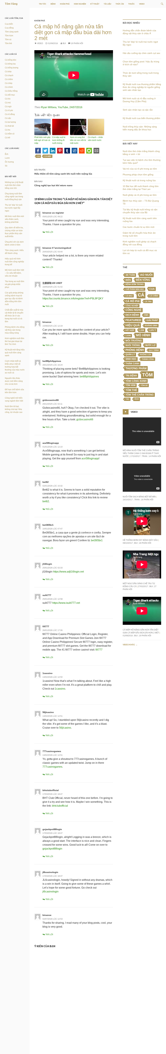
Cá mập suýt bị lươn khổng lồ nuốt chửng (58, 140)
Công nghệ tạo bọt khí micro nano (53, 183)
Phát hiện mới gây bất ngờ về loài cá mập (42, 140)
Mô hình (143, 335)
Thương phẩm (136, 368)
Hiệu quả (132, 325)
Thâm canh (132, 363)
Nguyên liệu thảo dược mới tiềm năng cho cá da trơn (14, 381)
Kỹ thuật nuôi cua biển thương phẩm (141, 118)
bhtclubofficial (50, 790)
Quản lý (130, 354)
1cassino (47, 673)
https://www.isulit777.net (66, 602)
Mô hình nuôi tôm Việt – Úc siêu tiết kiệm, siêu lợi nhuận (14, 273)
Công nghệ (133, 310)
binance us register (53, 212)
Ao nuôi (146, 274)
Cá (38, 156)
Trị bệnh (131, 375)
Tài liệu (107, 4)
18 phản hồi (145, 543)
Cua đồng (9, 28)
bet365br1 (47, 525)
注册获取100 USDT (52, 283)
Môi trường (133, 340)
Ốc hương (9, 162)
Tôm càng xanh (136, 381)
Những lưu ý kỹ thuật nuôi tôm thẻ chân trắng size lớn (14, 185)
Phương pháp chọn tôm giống (138, 174)
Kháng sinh (151, 326)
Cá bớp (8, 71)
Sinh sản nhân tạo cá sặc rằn (138, 109)
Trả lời (49, 232)
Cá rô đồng (10, 114)
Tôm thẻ (131, 390)
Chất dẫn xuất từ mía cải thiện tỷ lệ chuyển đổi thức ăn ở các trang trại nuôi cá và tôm (14, 316)
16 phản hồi (147, 500)
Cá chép (8, 83)
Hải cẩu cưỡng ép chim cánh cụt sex (141, 53)
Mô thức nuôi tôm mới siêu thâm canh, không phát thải (14, 219)
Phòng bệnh (134, 349)
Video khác (130, 645)
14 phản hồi (155, 456)
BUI (64, 43)
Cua (152, 289)
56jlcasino (48, 712)
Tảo (127, 399)
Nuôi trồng (132, 345)
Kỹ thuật (94, 4)
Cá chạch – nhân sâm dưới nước (95, 138)
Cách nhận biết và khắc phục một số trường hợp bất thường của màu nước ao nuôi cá (15, 367)
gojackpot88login (52, 829)
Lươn (128, 336)
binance (46, 322)
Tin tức (42, 4)
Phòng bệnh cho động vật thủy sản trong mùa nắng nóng (14, 330)
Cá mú (8, 103)
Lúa (141, 330)
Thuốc (131, 4)
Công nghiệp (131, 306)
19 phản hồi (77, 43)
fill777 (45, 626)
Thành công (148, 359)
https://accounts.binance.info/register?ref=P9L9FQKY (72, 298)
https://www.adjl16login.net (68, 571)
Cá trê (7, 137)
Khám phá (65, 4)
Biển (128, 280)
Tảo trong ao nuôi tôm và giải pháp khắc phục (14, 284)
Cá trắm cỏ (9, 134)
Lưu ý (152, 330)
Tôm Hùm (130, 385)
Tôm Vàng (11, 3)
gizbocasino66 (50, 400)
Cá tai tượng (10, 122)
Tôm (147, 374)
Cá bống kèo (10, 60)
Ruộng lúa (145, 355)
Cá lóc (8, 99)
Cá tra (148, 301)
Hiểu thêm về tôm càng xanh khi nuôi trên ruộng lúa (63, 172)
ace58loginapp (50, 443)
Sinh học (130, 359)
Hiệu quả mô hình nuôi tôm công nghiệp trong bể (14, 262)
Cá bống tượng (11, 68)
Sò (6, 166)
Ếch (137, 399)
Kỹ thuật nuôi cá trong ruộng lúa (139, 180)
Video (142, 4)
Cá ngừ (8, 106)
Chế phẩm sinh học (134, 289)
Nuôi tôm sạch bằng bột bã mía (139, 497)
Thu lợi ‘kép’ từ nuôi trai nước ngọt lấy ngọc (13, 208)
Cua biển (9, 24)
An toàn (130, 275)
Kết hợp (129, 330)
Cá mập (47, 156)
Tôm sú (144, 385)
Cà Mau (129, 296)
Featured (133, 320)
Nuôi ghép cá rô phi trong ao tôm (140, 195)
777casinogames (51, 751)
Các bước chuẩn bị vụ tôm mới (138, 227)
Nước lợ (150, 345)
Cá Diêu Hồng (11, 91)
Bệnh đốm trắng (134, 284)
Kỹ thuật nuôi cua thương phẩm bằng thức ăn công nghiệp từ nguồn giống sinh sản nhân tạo (142, 87)
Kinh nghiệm (80, 4)
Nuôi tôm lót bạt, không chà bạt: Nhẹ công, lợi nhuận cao (13, 409)
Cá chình (153, 296)
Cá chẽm (9, 79)
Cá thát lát (9, 126)
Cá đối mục (10, 95)
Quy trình (154, 350)
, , (61, 107)
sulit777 (46, 595)
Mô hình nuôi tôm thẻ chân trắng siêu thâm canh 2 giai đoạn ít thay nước (141, 453)
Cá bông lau (10, 64)
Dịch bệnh (132, 314)
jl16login (47, 564)
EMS (146, 315)
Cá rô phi (132, 301)
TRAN (144, 456)
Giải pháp (152, 320)
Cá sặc (8, 118)
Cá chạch (9, 75)
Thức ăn (120, 4)
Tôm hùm (9, 35)
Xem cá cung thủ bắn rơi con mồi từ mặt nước (78, 140)
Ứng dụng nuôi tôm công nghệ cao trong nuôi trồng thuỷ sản (14, 197)
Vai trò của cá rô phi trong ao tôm (140, 168)
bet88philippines (51, 361)
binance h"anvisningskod (56, 248)
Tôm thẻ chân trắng (139, 394)
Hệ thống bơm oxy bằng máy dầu (140, 540)
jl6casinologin (50, 872)
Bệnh (53, 4)
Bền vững (143, 279)
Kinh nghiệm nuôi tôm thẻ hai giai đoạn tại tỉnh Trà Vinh (14, 341)
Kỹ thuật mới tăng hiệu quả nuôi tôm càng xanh (15, 353)
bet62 (45, 482)
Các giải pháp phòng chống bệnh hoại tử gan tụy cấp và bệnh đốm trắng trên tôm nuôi (14, 299)
